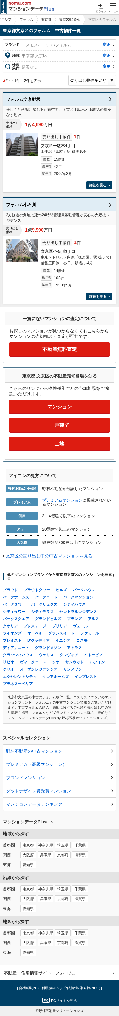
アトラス (74, 647)
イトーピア (93, 655)
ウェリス (46, 655)
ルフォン (97, 662)
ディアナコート (16, 647)
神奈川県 (45, 845)
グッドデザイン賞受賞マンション (38, 790)
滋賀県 (80, 855)
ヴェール (80, 626)
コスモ (82, 640)
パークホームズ (16, 597)
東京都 (46, 19)
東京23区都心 (70, 19)
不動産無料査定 (59, 349)
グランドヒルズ (48, 619)
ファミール (89, 633)
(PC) (29, 988)
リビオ (8, 662)
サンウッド (74, 662)
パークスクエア (16, 619)
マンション (59, 407)
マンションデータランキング (34, 804)
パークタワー (14, 604)
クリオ (8, 669)
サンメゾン (72, 669)
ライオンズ (12, 633)
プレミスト (12, 640)
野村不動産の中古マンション (34, 751)
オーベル (34, 633)
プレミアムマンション (62, 500)
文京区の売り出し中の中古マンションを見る (49, 555)
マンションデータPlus (25, 821)
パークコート (46, 597)
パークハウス (84, 590)
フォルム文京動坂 (23, 99)
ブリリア (59, 626)
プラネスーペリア (18, 684)
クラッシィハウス (18, 655)
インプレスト (86, 676)
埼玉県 (62, 845)
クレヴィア (69, 655)
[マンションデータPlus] (27, 7)
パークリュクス (44, 604)
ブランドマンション (25, 777)
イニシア (62, 640)
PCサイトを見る (64, 1000)
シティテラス (42, 611)
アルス (93, 619)
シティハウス (74, 604)
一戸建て (59, 425)
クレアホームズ (55, 676)
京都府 (62, 855)
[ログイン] (100, 7)
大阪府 (28, 855)
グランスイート (61, 633)
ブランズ (74, 619)
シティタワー (14, 611)
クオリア (10, 626)
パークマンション (78, 597)
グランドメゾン (48, 647)
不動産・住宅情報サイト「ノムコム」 (40, 972)
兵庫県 (45, 855)
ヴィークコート (33, 662)
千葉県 (80, 845)
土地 (59, 443)
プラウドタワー (37, 590)
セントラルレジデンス (78, 611)
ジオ (56, 662)
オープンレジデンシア (38, 669)
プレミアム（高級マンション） (36, 764)
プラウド (10, 590)
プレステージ (35, 626)
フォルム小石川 (21, 204)
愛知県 (28, 865)
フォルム (26, 19)
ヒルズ (61, 590)
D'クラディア (38, 640)
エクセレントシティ (20, 676)
